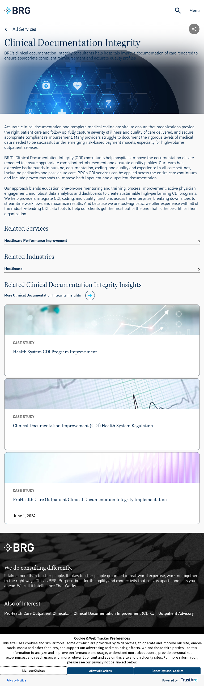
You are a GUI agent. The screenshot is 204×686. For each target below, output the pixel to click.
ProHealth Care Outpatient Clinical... (36, 613)
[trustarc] (188, 680)
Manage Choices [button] (33, 670)
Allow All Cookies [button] (100, 671)
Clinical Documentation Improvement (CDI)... (114, 613)
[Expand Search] (178, 10)
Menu (194, 10)
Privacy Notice (16, 680)
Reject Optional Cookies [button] (167, 671)
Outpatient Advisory (176, 613)
